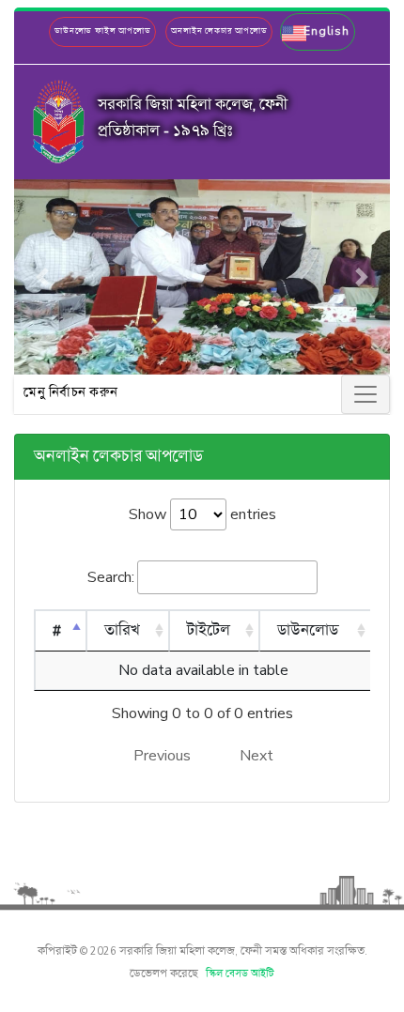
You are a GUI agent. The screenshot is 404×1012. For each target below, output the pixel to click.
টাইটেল (208, 630)
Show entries (202, 514)
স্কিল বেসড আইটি (240, 974)
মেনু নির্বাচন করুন (70, 393)
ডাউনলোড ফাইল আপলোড (102, 31)
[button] (317, 32)
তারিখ (122, 630)
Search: (110, 577)
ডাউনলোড (307, 630)
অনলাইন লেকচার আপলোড (219, 31)
